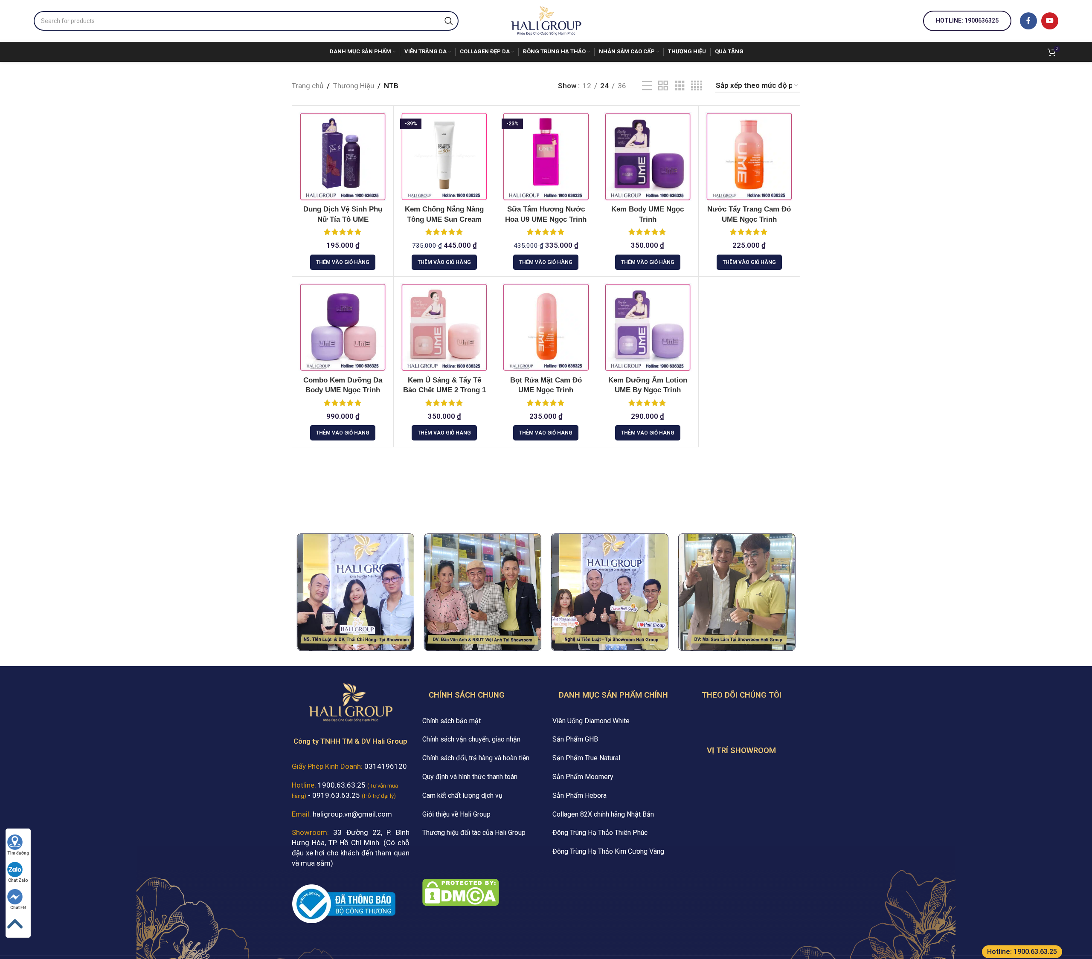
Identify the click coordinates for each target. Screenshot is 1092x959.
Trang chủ (307, 85)
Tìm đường (18, 853)
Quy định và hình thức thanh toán (469, 777)
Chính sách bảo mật (451, 721)
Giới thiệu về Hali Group (456, 814)
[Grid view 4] (696, 86)
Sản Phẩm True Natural (586, 758)
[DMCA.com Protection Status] (460, 891)
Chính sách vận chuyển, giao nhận (471, 739)
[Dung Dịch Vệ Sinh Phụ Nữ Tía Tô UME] (343, 156)
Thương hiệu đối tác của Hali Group (474, 833)
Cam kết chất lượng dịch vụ (462, 795)
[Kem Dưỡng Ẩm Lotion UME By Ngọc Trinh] (648, 327)
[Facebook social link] (1028, 20)
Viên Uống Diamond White (591, 721)
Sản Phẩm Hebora (579, 795)
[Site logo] (546, 20)
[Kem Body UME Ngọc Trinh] (648, 156)
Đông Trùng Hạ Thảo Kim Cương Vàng (608, 851)
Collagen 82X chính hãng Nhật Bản (603, 814)
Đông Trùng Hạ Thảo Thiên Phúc (600, 833)
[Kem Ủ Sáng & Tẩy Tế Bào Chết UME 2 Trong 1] (444, 327)
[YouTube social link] (1049, 20)
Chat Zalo (18, 880)
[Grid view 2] (663, 86)
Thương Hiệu (353, 85)
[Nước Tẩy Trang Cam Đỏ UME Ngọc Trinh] (749, 156)
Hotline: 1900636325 (967, 20)
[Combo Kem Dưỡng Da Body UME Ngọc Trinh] (343, 327)
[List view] (647, 86)
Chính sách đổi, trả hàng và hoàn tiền (475, 758)
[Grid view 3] (680, 86)
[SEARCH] (449, 21)
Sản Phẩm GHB (575, 739)
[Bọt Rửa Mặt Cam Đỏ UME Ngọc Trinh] (546, 327)
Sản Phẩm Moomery (582, 777)
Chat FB (18, 907)
